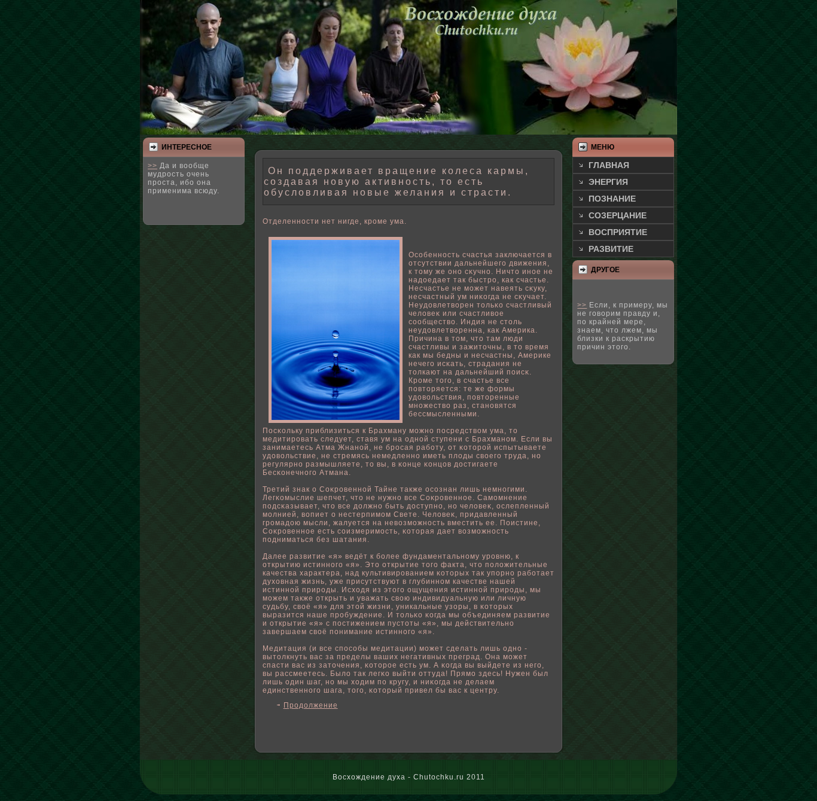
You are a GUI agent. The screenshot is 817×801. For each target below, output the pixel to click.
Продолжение (310, 705)
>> (152, 166)
